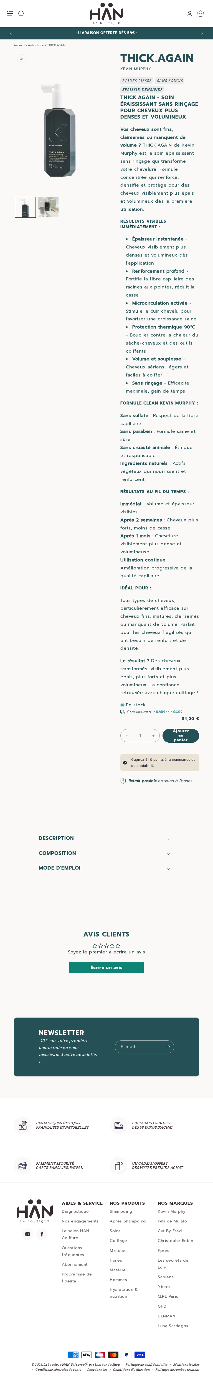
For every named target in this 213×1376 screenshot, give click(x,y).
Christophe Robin (175, 1241)
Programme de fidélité (77, 1277)
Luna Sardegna (173, 1326)
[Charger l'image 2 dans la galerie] (48, 207)
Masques (119, 1251)
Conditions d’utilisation (131, 1370)
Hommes (118, 1280)
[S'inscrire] (168, 1046)
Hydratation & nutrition (124, 1293)
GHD (162, 1306)
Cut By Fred (170, 1231)
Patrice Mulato (172, 1221)
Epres (163, 1251)
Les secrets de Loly (173, 1263)
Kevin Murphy (171, 1211)
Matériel (118, 1270)
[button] (10, 13)
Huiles (116, 1260)
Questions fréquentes (73, 1251)
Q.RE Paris (168, 1296)
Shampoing (121, 1211)
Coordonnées (97, 1370)
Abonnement (75, 1264)
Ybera (164, 1287)
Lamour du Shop (107, 1365)
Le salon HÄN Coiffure (75, 1234)
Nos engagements (80, 1221)
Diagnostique (75, 1211)
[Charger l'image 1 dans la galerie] (25, 207)
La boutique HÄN (56, 1365)
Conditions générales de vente (58, 1370)
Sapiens (166, 1277)
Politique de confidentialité (146, 1365)
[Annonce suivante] (202, 33)
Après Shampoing (128, 1221)
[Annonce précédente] (11, 33)
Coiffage (118, 1241)
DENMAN (167, 1316)
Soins (115, 1231)
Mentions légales (186, 1365)
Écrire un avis (106, 967)
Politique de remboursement (177, 1370)
